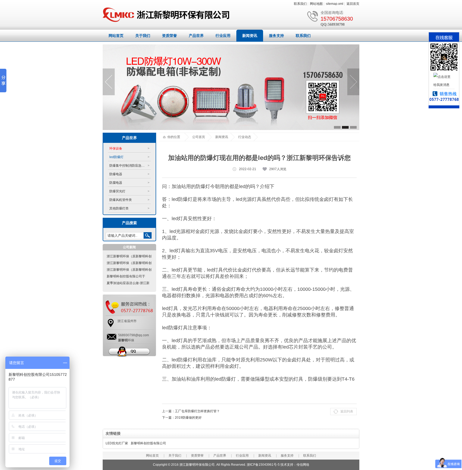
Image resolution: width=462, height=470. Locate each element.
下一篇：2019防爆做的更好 (182, 417)
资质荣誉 (169, 35)
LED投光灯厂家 (117, 443)
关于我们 (142, 35)
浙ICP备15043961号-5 (263, 465)
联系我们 (300, 4)
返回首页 (352, 4)
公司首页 (198, 137)
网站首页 (116, 35)
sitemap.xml (334, 4)
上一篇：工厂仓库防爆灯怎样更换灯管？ (191, 411)
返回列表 (346, 411)
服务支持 (276, 35)
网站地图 (316, 4)
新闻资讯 (249, 35)
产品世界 (196, 35)
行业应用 (222, 35)
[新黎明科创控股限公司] (167, 22)
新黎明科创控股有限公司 (148, 443)
